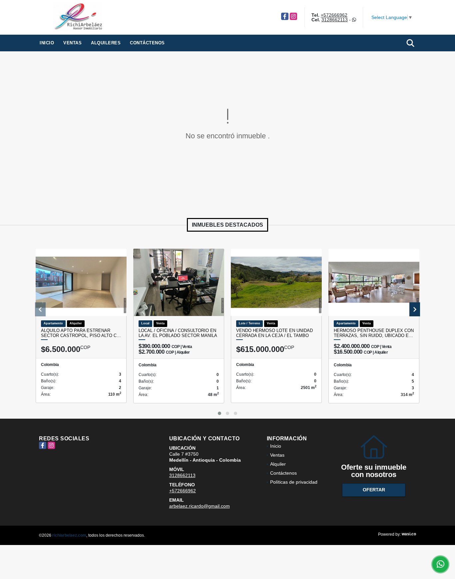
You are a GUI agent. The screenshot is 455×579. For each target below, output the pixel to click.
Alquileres (106, 42)
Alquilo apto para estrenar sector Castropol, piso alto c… (81, 333)
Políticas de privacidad (293, 482)
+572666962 (334, 15)
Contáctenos (147, 42)
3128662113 (334, 19)
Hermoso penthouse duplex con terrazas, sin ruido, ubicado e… (374, 333)
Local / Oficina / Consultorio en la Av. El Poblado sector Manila (178, 333)
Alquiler (278, 464)
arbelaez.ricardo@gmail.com (199, 506)
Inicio (47, 42)
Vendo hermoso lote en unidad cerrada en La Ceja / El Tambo (274, 333)
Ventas (72, 42)
